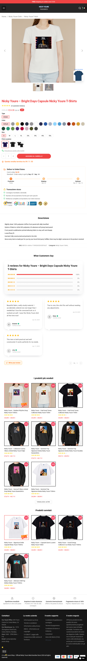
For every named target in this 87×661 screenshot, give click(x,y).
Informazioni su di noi (31, 620)
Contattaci (48, 634)
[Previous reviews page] (70, 363)
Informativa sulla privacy (32, 626)
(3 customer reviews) (18, 106)
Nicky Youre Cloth (15, 17)
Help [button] (83, 658)
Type (3, 113)
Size (3, 132)
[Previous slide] (5, 50)
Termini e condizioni (30, 623)
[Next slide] (82, 50)
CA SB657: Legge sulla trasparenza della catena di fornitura (33, 637)
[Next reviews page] (81, 363)
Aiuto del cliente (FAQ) (52, 637)
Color (3, 120)
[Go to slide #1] (38, 87)
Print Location (6, 139)
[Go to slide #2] (49, 87)
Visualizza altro (43, 502)
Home (4, 17)
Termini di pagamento (52, 625)
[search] (80, 8)
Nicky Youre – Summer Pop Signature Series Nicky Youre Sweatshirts (40, 451)
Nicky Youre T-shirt (31, 17)
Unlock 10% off (4, 651)
